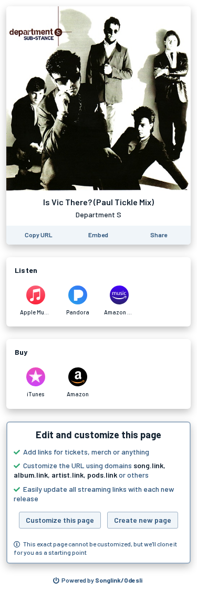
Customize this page (60, 519)
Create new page (142, 519)
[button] (98, 493)
